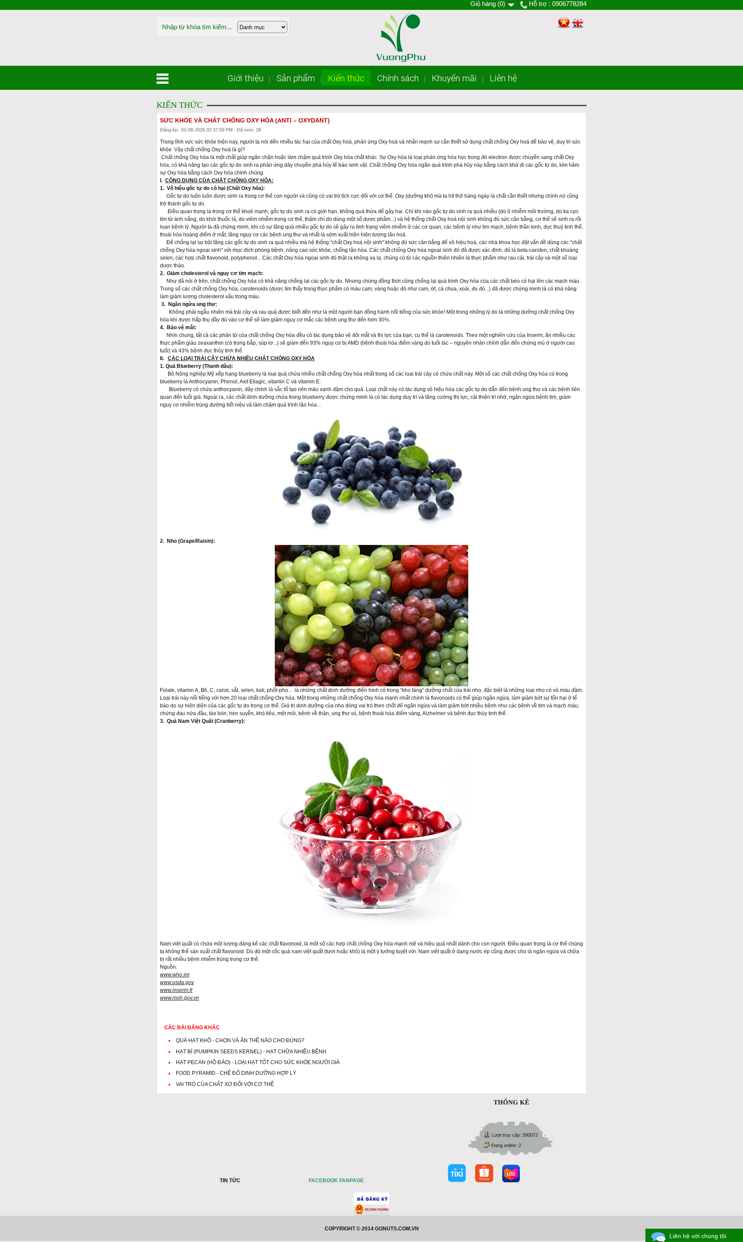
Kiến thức (346, 77)
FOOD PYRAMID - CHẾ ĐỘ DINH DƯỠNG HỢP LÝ (236, 1073)
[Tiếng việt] (563, 23)
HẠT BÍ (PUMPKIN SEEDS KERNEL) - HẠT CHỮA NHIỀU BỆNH (251, 1052)
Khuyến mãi (454, 77)
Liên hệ (503, 77)
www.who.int (174, 975)
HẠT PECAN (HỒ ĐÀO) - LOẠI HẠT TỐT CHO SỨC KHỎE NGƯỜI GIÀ (258, 1062)
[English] (577, 23)
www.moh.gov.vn (179, 998)
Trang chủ (163, 78)
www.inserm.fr (176, 990)
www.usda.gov (177, 982)
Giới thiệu (245, 77)
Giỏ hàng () (487, 3)
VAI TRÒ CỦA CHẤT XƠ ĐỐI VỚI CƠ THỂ (225, 1084)
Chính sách (398, 77)
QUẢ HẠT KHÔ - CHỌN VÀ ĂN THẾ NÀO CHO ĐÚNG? (240, 1040)
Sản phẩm (295, 77)
